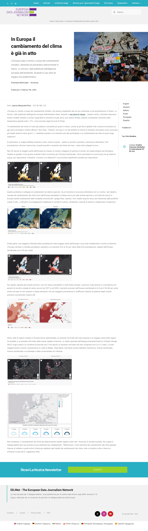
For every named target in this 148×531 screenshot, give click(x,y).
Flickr (29, 105)
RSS (48, 513)
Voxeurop (34, 83)
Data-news (59, 21)
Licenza (22, 513)
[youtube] (15, 3)
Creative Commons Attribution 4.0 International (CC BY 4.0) (137, 148)
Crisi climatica (130, 136)
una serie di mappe (78, 114)
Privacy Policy (36, 513)
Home (52, 21)
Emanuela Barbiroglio (19, 83)
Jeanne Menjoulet (19, 105)
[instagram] (11, 3)
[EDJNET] (21, 7)
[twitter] (8, 3)
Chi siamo (10, 513)
